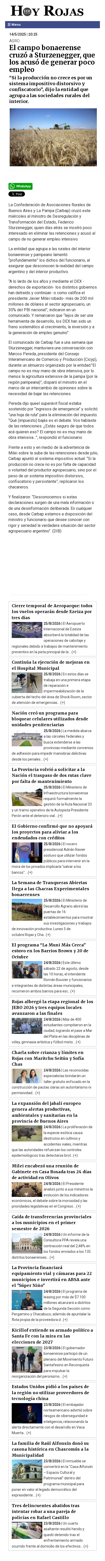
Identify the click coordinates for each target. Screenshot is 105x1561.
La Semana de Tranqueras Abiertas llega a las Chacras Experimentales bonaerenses (50, 888)
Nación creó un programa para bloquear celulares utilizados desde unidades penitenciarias (50, 718)
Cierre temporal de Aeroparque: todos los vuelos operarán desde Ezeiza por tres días (52, 611)
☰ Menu (14, 24)
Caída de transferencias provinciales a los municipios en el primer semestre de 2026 (51, 1222)
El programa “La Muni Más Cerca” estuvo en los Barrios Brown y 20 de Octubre (50, 950)
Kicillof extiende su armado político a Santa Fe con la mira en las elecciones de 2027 (52, 1336)
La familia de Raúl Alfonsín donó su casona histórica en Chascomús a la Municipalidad (50, 1449)
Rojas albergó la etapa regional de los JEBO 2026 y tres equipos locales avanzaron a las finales (52, 1007)
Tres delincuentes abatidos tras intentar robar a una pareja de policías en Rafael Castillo (46, 1511)
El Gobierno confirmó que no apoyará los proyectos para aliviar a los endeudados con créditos (52, 832)
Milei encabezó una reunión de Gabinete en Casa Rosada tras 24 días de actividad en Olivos (51, 1171)
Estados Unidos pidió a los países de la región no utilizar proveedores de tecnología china (50, 1392)
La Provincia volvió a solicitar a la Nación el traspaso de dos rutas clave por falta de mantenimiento (51, 775)
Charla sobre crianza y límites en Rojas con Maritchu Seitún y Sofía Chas (48, 1058)
